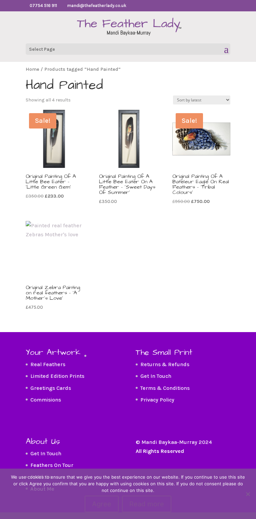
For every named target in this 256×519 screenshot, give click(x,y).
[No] (247, 494)
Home (32, 69)
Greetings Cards (50, 388)
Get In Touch (155, 376)
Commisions (45, 400)
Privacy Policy (157, 400)
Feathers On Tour (51, 465)
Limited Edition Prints (57, 376)
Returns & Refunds (164, 364)
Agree (101, 504)
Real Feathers (47, 364)
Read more (146, 504)
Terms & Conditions (165, 388)
